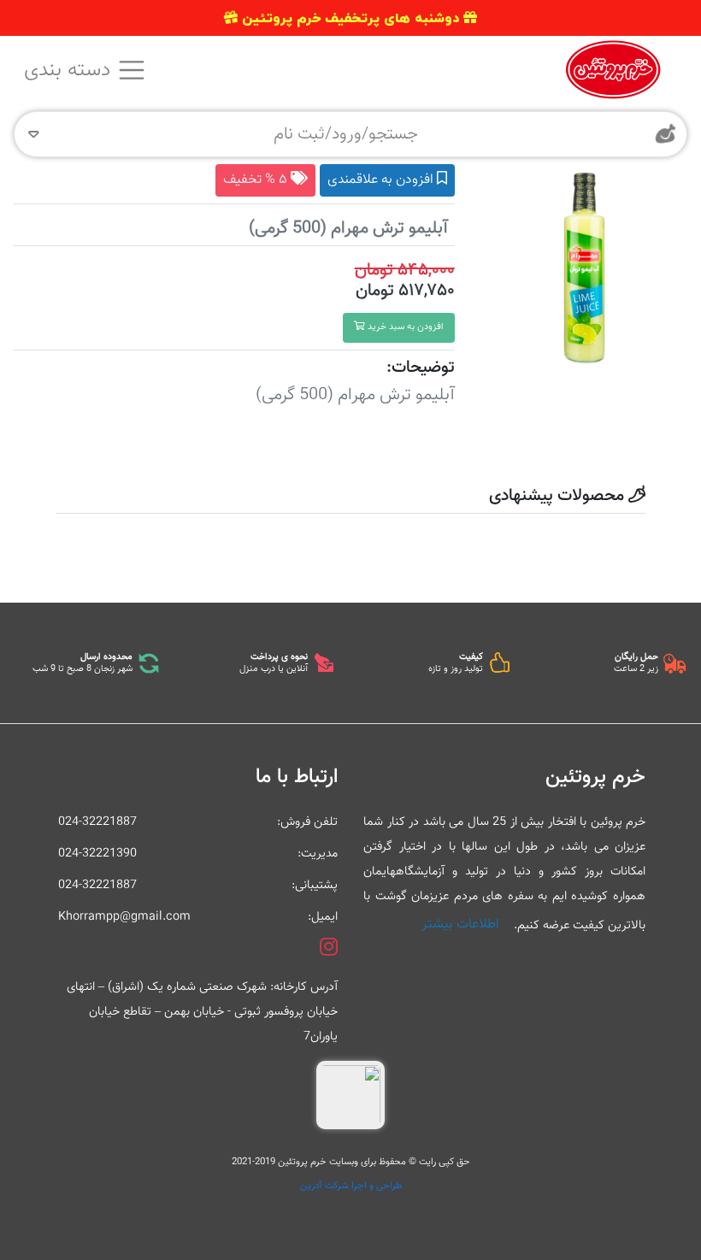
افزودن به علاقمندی (382, 180)
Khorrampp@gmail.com (124, 917)
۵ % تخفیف (257, 180)
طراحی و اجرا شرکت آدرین (351, 1185)
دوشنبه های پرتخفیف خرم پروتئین (350, 18)
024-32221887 (97, 822)
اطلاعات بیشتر (460, 924)
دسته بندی (70, 70)
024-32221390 (97, 853)
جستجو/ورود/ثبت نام (346, 134)
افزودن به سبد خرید (404, 327)
